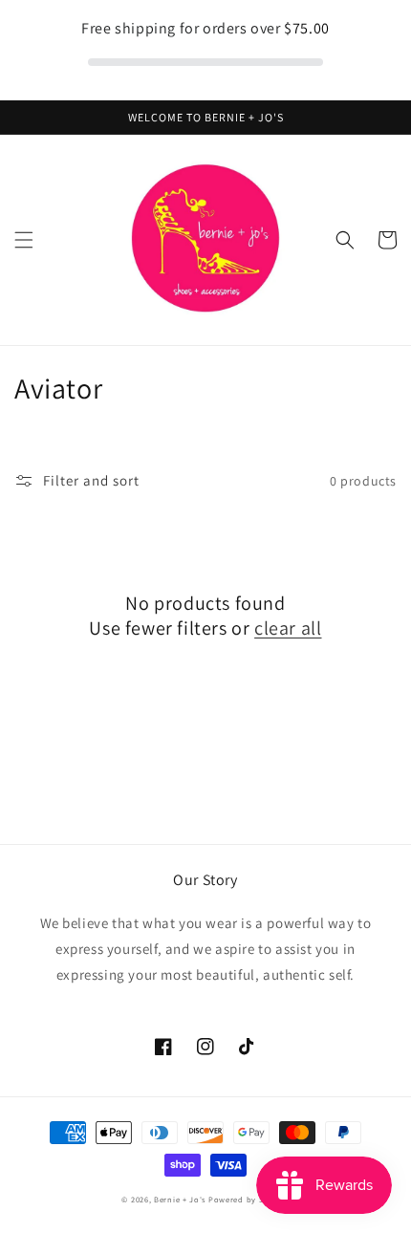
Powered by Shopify (249, 1199)
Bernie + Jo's (180, 1199)
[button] (24, 240)
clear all (287, 628)
